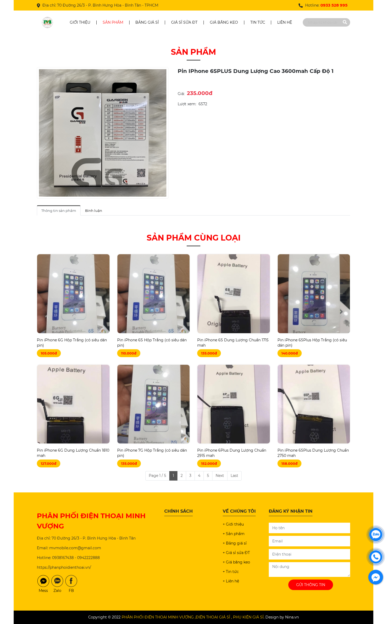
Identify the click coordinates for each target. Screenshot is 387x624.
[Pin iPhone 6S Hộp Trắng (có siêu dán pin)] (153, 293)
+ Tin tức (231, 571)
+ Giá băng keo (236, 562)
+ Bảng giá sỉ (235, 543)
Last (234, 475)
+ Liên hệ (231, 581)
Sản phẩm (113, 22)
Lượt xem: (187, 104)
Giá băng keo (224, 22)
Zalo (57, 590)
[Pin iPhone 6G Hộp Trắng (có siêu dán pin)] (73, 293)
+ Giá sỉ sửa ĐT (236, 552)
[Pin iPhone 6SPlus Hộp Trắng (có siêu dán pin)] (313, 293)
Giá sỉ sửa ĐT (184, 22)
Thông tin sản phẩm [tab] (58, 210)
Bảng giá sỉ (147, 22)
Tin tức (257, 22)
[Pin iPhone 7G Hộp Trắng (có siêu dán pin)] (153, 404)
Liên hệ (284, 22)
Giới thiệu (80, 22)
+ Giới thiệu (233, 524)
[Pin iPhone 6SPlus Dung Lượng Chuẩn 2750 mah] (313, 404)
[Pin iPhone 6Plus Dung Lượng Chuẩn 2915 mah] (233, 404)
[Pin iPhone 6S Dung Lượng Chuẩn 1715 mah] (233, 293)
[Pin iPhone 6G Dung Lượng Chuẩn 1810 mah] (73, 404)
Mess (43, 590)
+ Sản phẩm (234, 533)
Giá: (181, 93)
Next (220, 475)
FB (71, 590)
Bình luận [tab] (93, 210)
